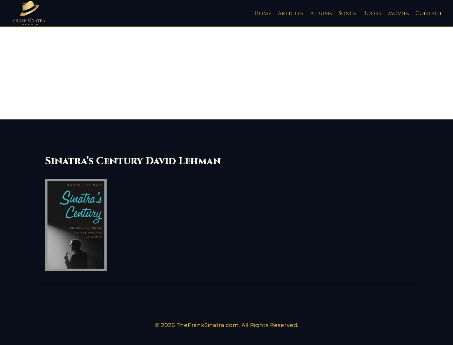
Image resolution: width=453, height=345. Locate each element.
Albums (321, 13)
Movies (398, 13)
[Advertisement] (226, 73)
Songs (347, 13)
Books (372, 13)
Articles (290, 13)
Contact (428, 13)
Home (262, 13)
